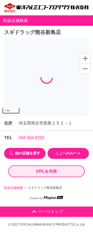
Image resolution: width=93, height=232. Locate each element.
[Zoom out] (85, 69)
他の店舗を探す (27, 153)
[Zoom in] (85, 58)
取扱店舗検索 (13, 188)
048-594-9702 (31, 138)
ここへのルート (68, 153)
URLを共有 (46, 171)
